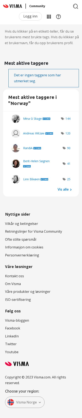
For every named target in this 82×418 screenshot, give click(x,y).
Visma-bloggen (17, 320)
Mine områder (49, 16)
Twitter (11, 344)
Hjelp (58, 16)
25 (68, 179)
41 (68, 164)
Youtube (12, 352)
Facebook (12, 328)
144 (67, 119)
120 (67, 133)
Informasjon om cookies (24, 247)
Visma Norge (26, 402)
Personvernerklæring (22, 255)
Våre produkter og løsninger (27, 291)
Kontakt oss (14, 276)
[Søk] (76, 6)
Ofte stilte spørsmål (20, 239)
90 (68, 148)
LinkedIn (12, 336)
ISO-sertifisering (18, 299)
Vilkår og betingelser (21, 223)
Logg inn (30, 16)
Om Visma (13, 283)
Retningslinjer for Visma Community (33, 231)
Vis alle (63, 189)
